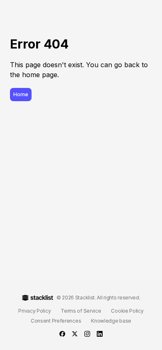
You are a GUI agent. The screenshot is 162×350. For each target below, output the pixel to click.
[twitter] (75, 334)
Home (20, 94)
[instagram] (87, 334)
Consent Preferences (56, 321)
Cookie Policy (127, 311)
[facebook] (62, 334)
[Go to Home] (37, 298)
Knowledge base (111, 321)
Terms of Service (81, 311)
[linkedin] (100, 334)
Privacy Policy (34, 311)
